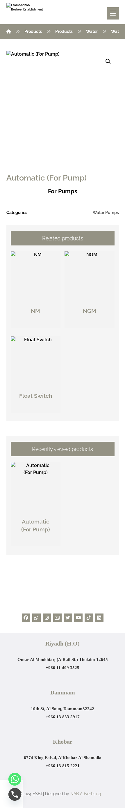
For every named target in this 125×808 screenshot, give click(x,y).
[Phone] (14, 794)
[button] (108, 61)
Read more (39, 323)
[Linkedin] (99, 617)
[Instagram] (46, 617)
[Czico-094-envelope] (57, 617)
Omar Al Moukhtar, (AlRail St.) (48, 659)
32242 (88, 708)
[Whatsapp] (36, 617)
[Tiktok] (88, 617)
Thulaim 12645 (93, 659)
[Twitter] (67, 617)
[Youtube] (78, 617)
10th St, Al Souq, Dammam (57, 708)
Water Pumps (106, 212)
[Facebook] (26, 617)
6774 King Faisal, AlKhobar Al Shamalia (62, 757)
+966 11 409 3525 (62, 667)
